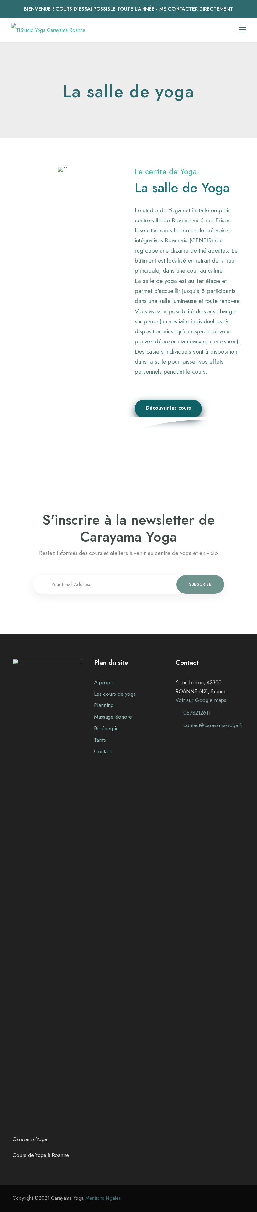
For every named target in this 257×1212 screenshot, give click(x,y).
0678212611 (197, 712)
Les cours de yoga (115, 694)
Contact (103, 751)
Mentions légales (103, 1198)
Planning (103, 705)
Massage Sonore (113, 716)
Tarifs (100, 740)
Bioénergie (106, 728)
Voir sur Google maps (201, 700)
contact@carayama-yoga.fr (213, 725)
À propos (105, 682)
